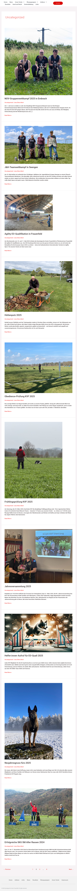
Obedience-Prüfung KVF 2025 (20, 396)
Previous (7, 869)
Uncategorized (9, 102)
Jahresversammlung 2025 (18, 586)
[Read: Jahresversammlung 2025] (38, 556)
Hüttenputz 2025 (13, 315)
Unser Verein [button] (18, 2)
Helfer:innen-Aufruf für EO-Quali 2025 (24, 655)
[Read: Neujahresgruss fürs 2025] (33, 721)
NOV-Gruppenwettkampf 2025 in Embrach (26, 98)
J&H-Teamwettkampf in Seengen (21, 167)
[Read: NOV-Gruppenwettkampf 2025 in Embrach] (38, 61)
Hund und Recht (17, 4)
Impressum (65, 880)
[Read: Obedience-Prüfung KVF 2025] (38, 367)
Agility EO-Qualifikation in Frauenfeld (23, 234)
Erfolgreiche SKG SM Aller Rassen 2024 (24, 842)
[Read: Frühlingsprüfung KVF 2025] (33, 460)
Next (71, 869)
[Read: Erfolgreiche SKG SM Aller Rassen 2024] (38, 813)
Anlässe (17, 880)
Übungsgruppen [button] (31, 2)
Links (37, 4)
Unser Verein (55, 880)
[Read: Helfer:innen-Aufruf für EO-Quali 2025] (38, 633)
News (11, 2)
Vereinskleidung (28, 4)
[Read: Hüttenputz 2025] (38, 286)
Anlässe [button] (42, 2)
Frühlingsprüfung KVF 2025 (18, 501)
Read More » (8, 115)
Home (5, 2)
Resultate (7, 4)
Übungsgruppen (45, 880)
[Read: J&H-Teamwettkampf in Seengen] (38, 144)
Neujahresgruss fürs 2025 (18, 763)
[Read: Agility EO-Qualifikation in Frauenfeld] (29, 212)
